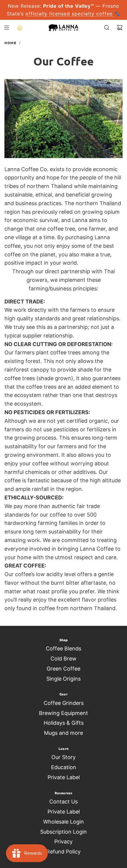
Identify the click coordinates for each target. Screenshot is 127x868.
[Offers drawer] (19, 27)
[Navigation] (6, 27)
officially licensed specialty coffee (69, 14)
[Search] (106, 27)
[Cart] (119, 27)
